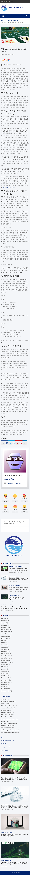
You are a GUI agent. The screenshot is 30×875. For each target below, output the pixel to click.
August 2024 (4, 664)
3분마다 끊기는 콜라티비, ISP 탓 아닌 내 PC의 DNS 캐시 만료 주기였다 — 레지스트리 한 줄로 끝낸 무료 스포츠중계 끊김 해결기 (18, 571)
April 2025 (4, 647)
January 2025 (5, 653)
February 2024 (5, 678)
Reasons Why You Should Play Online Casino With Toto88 (14, 522)
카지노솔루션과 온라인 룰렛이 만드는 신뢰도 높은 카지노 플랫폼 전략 (18, 589)
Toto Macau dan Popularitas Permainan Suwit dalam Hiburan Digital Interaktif (14, 607)
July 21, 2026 (12, 582)
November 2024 (5, 658)
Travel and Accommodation (9, 732)
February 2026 (5, 627)
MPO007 (3, 743)
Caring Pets (22, 529)
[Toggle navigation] (3, 16)
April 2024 (4, 673)
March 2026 (4, 625)
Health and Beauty (14, 576)
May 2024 (4, 671)
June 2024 (4, 669)
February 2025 (5, 651)
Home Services (5, 717)
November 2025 (5, 634)
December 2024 (5, 656)
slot (2, 737)
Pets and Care (5, 721)
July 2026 (3, 618)
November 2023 (5, 682)
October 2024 (5, 660)
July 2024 (3, 667)
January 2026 (5, 629)
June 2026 (4, 620)
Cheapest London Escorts (8, 747)
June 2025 (4, 642)
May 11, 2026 (4, 610)
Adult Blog (4, 699)
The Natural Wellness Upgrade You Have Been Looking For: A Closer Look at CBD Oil (18, 599)
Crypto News (5, 703)
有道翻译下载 (4, 750)
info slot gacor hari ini (7, 740)
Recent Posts (6, 563)
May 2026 (4, 623)
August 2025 (4, 638)
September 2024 (6, 662)
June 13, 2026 (12, 591)
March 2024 (4, 675)
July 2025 (3, 640)
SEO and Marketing (7, 725)
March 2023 (4, 689)
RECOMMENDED (7, 755)
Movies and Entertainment (16, 566)
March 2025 (4, 649)
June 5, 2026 (12, 601)
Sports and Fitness (6, 728)
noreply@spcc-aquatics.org (15, 483)
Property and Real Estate (8, 723)
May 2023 (4, 686)
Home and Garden (6, 714)
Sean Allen (11, 54)
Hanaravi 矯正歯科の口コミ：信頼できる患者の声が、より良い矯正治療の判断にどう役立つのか (18, 579)
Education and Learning (8, 706)
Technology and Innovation (9, 730)
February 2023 (5, 691)
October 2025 (5, 636)
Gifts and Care (5, 710)
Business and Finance (7, 701)
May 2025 (4, 645)
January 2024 (5, 680)
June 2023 (4, 684)
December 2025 (5, 631)
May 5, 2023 (4, 54)
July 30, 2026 (12, 572)
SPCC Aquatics (19, 873)
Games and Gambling (7, 46)
